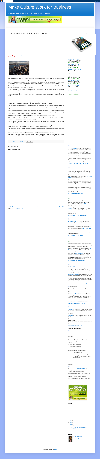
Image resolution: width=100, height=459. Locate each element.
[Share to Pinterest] (32, 142)
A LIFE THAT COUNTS (73, 170)
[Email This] (26, 142)
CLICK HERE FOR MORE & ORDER (75, 193)
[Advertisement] (19, 45)
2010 (71, 422)
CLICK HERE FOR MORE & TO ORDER (76, 361)
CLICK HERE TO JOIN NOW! (74, 382)
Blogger (55, 449)
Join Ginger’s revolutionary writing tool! (75, 332)
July (71, 425)
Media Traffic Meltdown (79, 253)
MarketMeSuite (73, 266)
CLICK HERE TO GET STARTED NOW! (76, 260)
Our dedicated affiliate (72, 157)
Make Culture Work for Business (39, 7)
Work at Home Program (86, 228)
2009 (71, 424)
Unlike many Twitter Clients (73, 274)
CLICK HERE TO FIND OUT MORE (75, 235)
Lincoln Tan (12, 138)
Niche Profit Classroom (72, 148)
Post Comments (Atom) (18, 208)
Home (8, 27)
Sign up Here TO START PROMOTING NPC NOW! (78, 163)
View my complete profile (78, 438)
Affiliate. (84, 203)
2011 (71, 420)
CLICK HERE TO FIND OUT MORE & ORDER (77, 215)
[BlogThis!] (28, 142)
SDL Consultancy (16, 141)
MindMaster (70, 309)
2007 (71, 430)
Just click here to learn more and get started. (76, 303)
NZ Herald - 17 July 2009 (18, 55)
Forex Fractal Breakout (74, 293)
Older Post (61, 206)
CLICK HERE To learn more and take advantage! (77, 283)
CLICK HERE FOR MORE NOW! (75, 325)
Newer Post (11, 206)
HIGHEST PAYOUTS (81, 368)
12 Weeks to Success (72, 221)
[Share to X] (29, 142)
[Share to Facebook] (30, 142)
